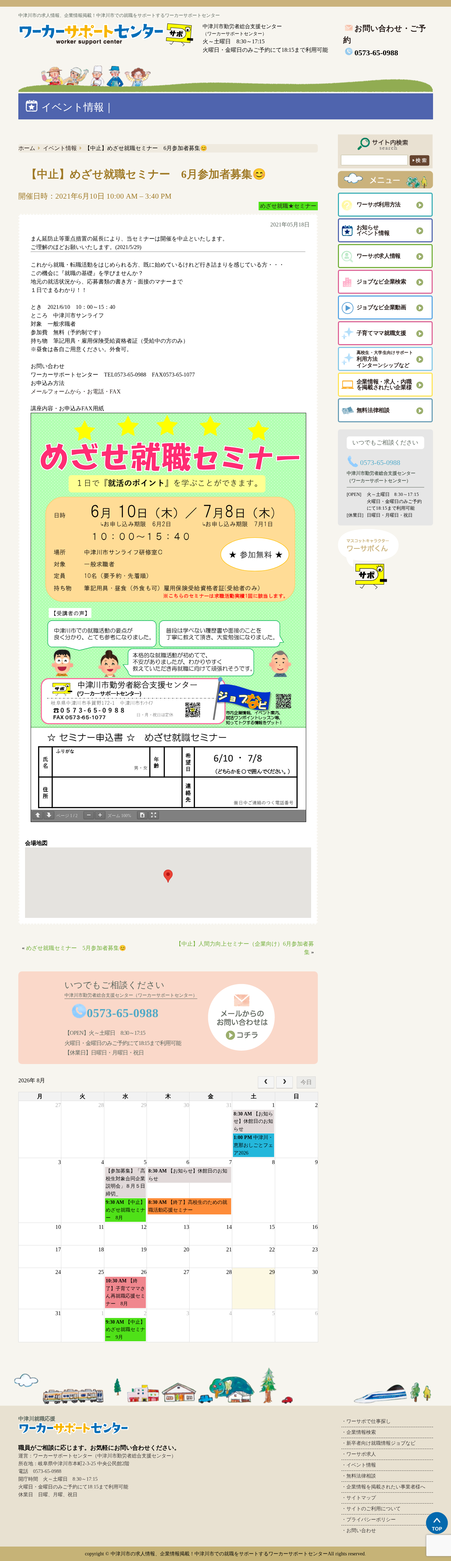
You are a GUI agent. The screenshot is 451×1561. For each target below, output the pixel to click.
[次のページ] (49, 815)
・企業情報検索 (358, 1432)
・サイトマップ (358, 1497)
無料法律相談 (373, 410)
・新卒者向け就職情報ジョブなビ (378, 1443)
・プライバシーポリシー (368, 1519)
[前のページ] (37, 815)
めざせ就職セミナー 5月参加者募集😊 (76, 948)
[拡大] (100, 815)
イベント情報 (60, 148)
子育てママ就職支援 (381, 333)
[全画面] (153, 815)
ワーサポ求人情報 (379, 256)
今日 (306, 1082)
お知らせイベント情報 (373, 230)
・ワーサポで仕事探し (366, 1421)
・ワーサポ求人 (358, 1454)
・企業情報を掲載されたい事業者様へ (383, 1487)
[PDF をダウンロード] (142, 815)
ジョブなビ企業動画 (381, 307)
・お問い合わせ (358, 1530)
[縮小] (89, 815)
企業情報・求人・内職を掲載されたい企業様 (384, 384)
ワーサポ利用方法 (379, 204)
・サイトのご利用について (371, 1508)
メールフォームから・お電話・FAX (76, 391)
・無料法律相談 (358, 1476)
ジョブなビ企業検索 (381, 282)
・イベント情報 (358, 1465)
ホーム (26, 148)
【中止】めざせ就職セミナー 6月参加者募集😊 (146, 174)
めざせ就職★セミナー (288, 206)
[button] (168, 876)
